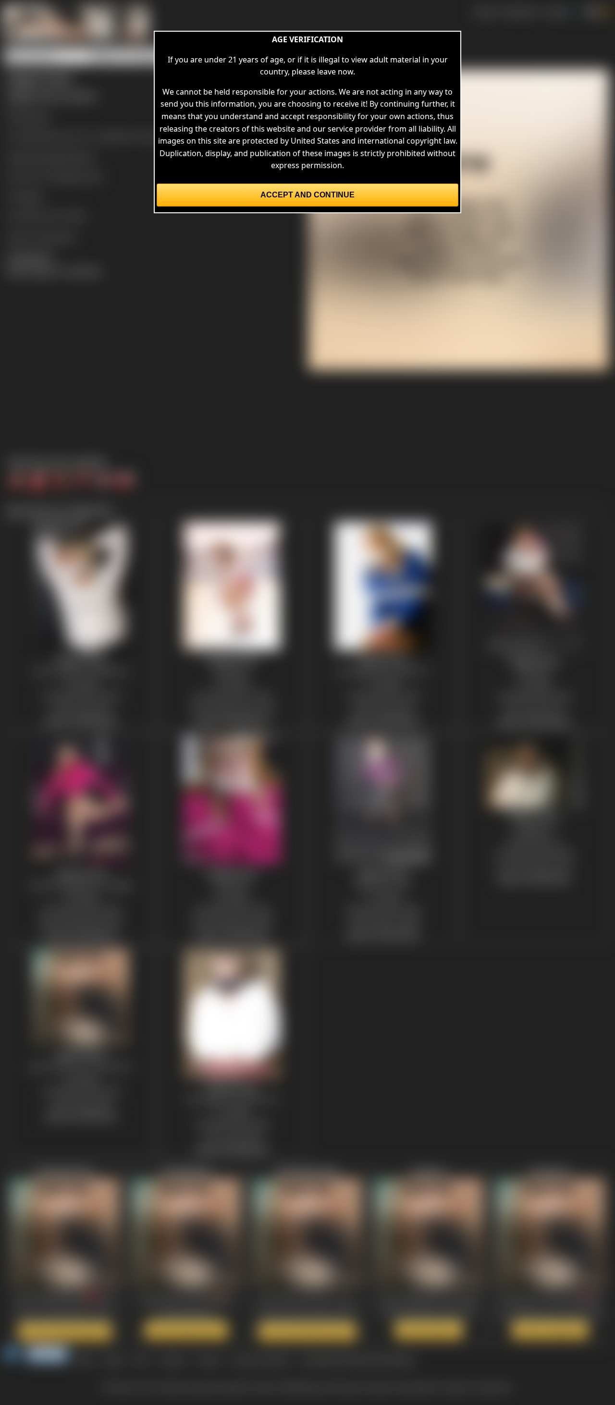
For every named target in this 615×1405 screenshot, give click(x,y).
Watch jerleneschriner (64, 1331)
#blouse (81, 156)
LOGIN (555, 11)
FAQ (141, 1359)
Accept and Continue (307, 195)
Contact (172, 1359)
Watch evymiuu (429, 1330)
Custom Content (260, 1359)
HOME (484, 11)
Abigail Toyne (79, 176)
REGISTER (519, 11)
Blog (85, 1359)
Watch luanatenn (550, 1330)
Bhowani (34, 116)
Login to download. (41, 236)
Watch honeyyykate (186, 1330)
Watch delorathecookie (307, 1331)
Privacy (208, 1359)
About (114, 1359)
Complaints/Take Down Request (357, 1359)
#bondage (45, 156)
